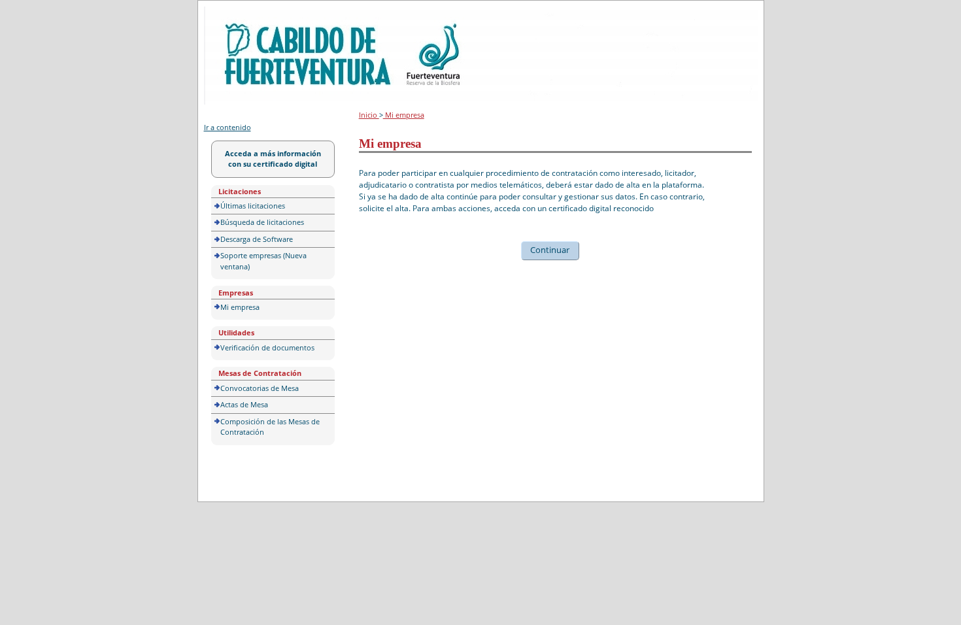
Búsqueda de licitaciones (262, 222)
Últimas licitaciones (252, 206)
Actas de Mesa (244, 404)
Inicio (369, 115)
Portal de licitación (244, 14)
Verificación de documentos (267, 347)
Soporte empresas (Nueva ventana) (263, 260)
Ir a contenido (227, 127)
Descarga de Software (256, 239)
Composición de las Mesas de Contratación (270, 426)
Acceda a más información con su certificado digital (273, 158)
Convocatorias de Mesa (259, 388)
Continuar (549, 250)
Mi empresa (240, 307)
